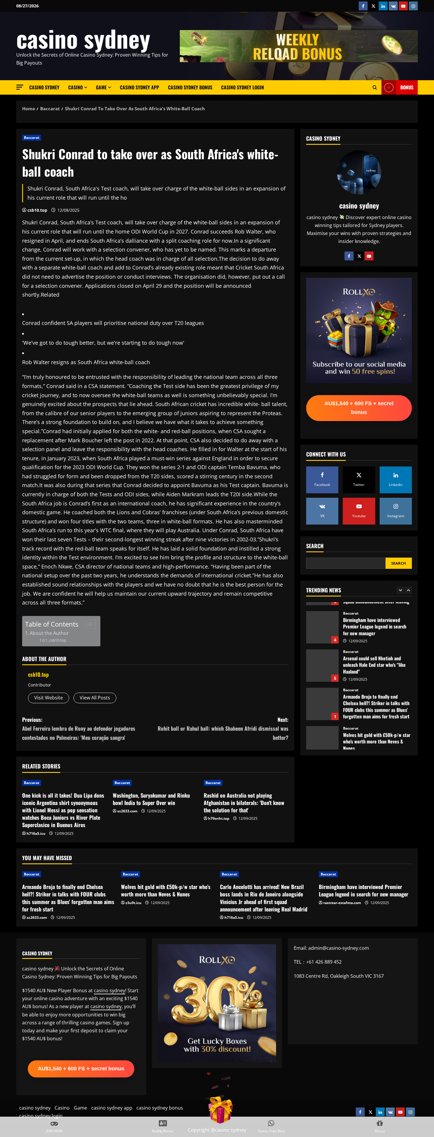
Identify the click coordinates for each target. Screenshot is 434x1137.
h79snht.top (218, 818)
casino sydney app (139, 87)
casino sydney (83, 38)
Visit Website (48, 697)
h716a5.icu (36, 833)
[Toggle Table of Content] (87, 624)
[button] (19, 87)
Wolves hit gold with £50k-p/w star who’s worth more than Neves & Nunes (322, 733)
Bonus (406, 87)
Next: (223, 728)
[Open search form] (375, 87)
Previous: (78, 728)
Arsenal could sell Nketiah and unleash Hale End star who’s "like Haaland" (322, 656)
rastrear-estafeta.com (342, 902)
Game (101, 87)
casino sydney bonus (190, 87)
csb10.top (37, 210)
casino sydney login (242, 87)
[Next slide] (408, 590)
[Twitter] (359, 255)
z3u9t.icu (133, 902)
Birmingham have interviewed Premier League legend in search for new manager (322, 618)
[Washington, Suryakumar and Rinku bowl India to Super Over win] (155, 782)
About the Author (49, 633)
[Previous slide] (400, 590)
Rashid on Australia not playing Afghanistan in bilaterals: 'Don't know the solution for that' (244, 802)
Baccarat (31, 137)
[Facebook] (349, 255)
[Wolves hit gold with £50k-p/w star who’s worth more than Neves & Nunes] (167, 874)
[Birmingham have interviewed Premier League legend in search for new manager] (365, 874)
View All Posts (95, 697)
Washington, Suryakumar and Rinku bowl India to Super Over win (151, 798)
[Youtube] (369, 255)
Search (315, 545)
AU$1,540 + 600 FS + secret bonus (359, 407)
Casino (75, 87)
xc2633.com (127, 811)
